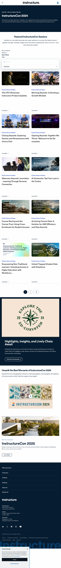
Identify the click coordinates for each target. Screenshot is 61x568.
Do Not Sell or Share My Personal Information (38, 537)
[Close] (27, 549)
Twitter (7, 526)
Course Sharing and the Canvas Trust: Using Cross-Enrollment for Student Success (15, 224)
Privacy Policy (17, 556)
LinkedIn (3, 526)
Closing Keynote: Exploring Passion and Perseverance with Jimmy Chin (15, 138)
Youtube (20, 526)
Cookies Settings (14, 563)
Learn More (4, 110)
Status (19, 541)
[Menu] (2, 2)
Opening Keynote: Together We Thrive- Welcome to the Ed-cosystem (45, 138)
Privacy (4, 537)
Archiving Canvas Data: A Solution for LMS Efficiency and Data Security (43, 224)
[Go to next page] (36, 292)
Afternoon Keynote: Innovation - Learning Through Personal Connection (15, 181)
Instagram (16, 526)
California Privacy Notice (12, 537)
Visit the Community (15, 359)
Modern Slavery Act (6, 540)
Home (9, 500)
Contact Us (5, 492)
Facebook (11, 526)
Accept (14, 559)
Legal (14, 540)
